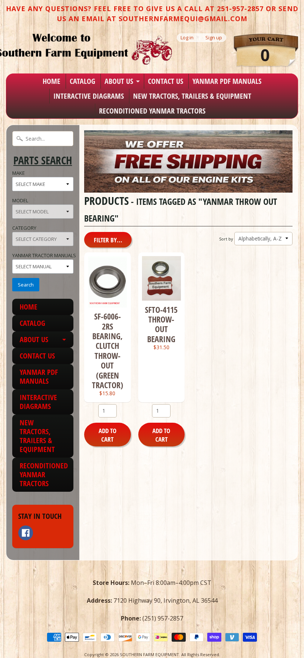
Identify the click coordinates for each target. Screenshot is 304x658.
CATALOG (82, 81)
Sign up (213, 37)
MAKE (18, 173)
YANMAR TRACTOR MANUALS (44, 255)
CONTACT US (165, 81)
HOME (51, 81)
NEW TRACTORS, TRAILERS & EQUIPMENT (192, 96)
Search (26, 284)
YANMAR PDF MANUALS (226, 81)
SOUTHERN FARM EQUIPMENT (149, 654)
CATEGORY (24, 228)
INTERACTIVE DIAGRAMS (88, 96)
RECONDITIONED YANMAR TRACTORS (152, 111)
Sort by (226, 239)
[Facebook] (25, 533)
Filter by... (108, 240)
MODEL (20, 200)
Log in (187, 37)
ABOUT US (119, 81)
